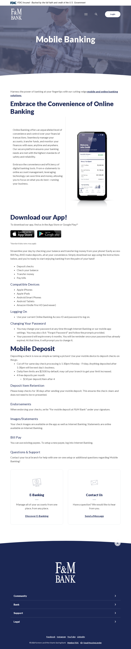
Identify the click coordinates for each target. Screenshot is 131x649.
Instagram (61, 637)
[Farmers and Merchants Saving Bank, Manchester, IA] (16, 14)
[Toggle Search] (96, 14)
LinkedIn (81, 637)
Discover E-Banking (36, 515)
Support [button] (18, 613)
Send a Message (94, 515)
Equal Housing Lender (93, 643)
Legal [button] (17, 621)
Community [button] (20, 595)
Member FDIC (73, 643)
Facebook (50, 637)
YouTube (71, 637)
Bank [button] (16, 604)
